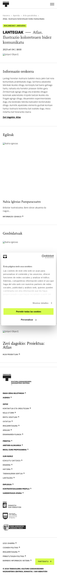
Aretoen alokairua (12, 445)
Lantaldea (8, 478)
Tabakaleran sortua (13, 474)
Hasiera (6, 16)
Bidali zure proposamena (15, 450)
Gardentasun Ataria (12, 493)
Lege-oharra (9, 543)
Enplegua (7, 485)
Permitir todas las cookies (28, 311)
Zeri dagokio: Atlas (12, 117)
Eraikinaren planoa (12, 435)
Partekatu (43, 561)
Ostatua (7, 422)
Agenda (16, 16)
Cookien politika (10, 548)
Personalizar (27, 319)
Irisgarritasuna (10, 426)
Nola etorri (8, 413)
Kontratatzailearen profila (16, 489)
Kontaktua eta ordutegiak (16, 409)
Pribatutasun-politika (13, 556)
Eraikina (7, 465)
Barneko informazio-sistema (16, 561)
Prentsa (6, 441)
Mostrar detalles (41, 303)
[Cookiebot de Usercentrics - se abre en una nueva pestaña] (42, 256)
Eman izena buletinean (13, 393)
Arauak (6, 430)
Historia (7, 469)
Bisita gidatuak (10, 417)
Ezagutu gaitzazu (11, 461)
